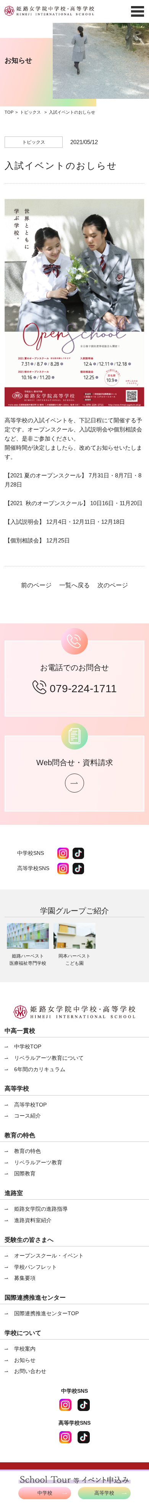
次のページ (112, 585)
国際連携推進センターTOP (46, 1313)
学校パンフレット (35, 1267)
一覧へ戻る (74, 585)
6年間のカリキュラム (39, 1069)
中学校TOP (27, 1046)
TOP (9, 112)
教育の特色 (27, 1151)
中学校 (44, 1493)
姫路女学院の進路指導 (41, 1209)
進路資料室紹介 (33, 1220)
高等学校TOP (30, 1105)
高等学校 (104, 1493)
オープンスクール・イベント (49, 1255)
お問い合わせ (30, 1371)
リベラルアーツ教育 (38, 1162)
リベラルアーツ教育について (49, 1058)
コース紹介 (27, 1116)
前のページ (36, 585)
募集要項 (25, 1278)
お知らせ (25, 1360)
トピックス (30, 112)
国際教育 (25, 1173)
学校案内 (25, 1349)
